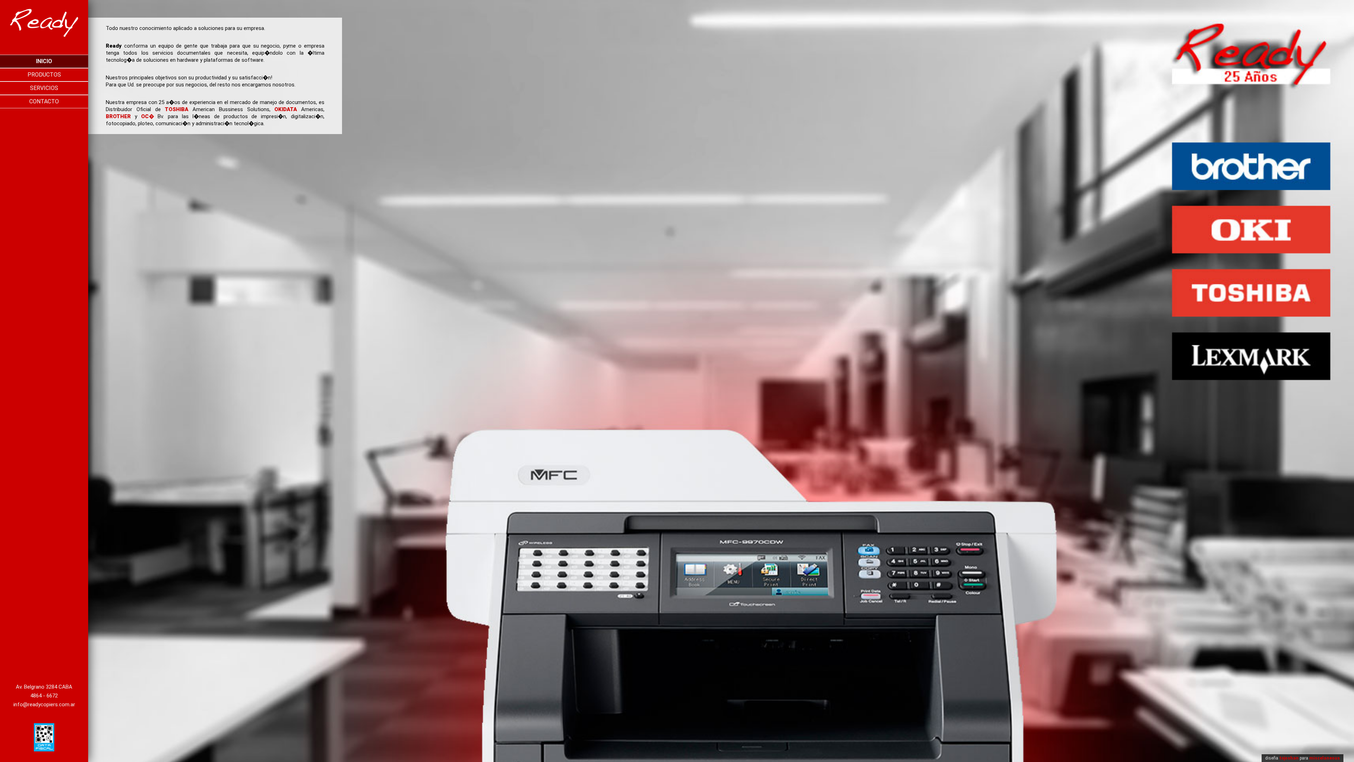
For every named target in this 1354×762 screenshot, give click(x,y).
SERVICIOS (44, 88)
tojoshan (1289, 758)
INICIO (44, 61)
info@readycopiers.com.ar (44, 704)
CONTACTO (44, 101)
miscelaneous (1324, 758)
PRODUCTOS (44, 74)
